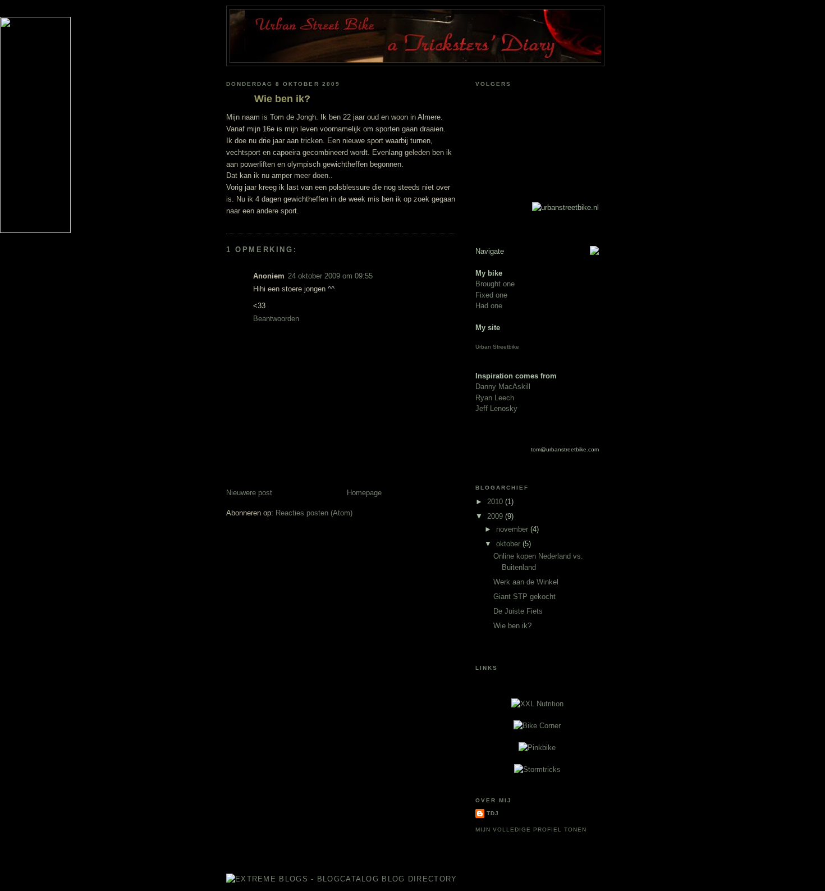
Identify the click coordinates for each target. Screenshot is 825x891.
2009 (496, 516)
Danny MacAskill (502, 386)
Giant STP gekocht (524, 596)
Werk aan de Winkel (525, 582)
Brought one (495, 284)
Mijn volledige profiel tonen (530, 829)
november (513, 529)
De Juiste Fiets (518, 611)
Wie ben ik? (282, 98)
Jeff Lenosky (496, 408)
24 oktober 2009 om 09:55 (330, 276)
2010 (496, 501)
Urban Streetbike (497, 347)
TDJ (493, 813)
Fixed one (491, 295)
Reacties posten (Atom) (314, 513)
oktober (509, 544)
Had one (488, 305)
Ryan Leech (494, 398)
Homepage (364, 492)
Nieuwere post (249, 492)
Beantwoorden (276, 318)
